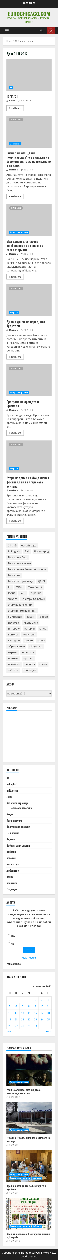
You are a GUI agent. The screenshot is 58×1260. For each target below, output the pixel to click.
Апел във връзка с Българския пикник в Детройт (29, 1214)
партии (12, 652)
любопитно (12, 870)
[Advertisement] (30, 738)
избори (43, 616)
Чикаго (12, 599)
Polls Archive (13, 964)
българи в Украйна (20, 605)
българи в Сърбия (33, 599)
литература (12, 864)
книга (43, 628)
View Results (29, 957)
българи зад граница (18, 827)
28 (22, 1026)
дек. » (48, 1031)
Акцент (10, 814)
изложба (13, 622)
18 (48, 1013)
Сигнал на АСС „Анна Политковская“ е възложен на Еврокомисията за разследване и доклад (29, 132)
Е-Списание (15, 144)
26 (9, 1026)
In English (14, 551)
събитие (13, 670)
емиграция (15, 616)
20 (16, 1019)
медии (28, 640)
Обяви (9, 877)
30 (35, 1026)
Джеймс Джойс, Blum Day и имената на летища (29, 1118)
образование (16, 646)
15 (29, 1013)
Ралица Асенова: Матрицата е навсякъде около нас (29, 1070)
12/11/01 (29, 75)
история (29, 628)
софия (43, 664)
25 (48, 1019)
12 (9, 1013)
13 (16, 1013)
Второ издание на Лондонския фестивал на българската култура (29, 456)
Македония (35, 587)
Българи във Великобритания (27, 569)
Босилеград (41, 551)
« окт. (9, 1031)
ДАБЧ (41, 581)
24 (41, 1019)
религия (30, 664)
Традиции (11, 889)
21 (22, 1019)
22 (29, 1019)
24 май (12, 545)
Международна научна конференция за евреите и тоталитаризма (29, 220)
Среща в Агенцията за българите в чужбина (29, 1166)
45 (11, 87)
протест (28, 658)
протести (14, 664)
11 (48, 1006)
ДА (13, 936)
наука (41, 640)
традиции (29, 670)
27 (16, 1026)
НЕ (12, 943)
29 (29, 1026)
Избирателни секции (18, 845)
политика (28, 652)
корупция (29, 634)
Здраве (10, 839)
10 (41, 1006)
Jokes (9, 797)
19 (9, 1019)
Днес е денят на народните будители (29, 300)
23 (35, 1019)
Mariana (13, 169)
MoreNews (49, 1252)
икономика (31, 622)
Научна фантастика (21, 808)
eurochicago (28, 545)
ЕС (9, 587)
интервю (14, 628)
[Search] (41, 31)
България (14, 575)
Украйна (35, 593)
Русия (11, 593)
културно (14, 640)
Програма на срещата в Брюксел (29, 380)
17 (41, 1013)
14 (22, 1013)
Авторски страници (19, 232)
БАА (27, 551)
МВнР (19, 587)
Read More (15, 108)
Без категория (14, 820)
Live (51, 30)
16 (35, 1013)
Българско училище (20, 581)
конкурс (13, 634)
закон (30, 616)
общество (35, 646)
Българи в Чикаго (19, 563)
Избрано (14, 312)
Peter (12, 100)
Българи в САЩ (18, 557)
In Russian (12, 790)
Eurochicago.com (29, 13)
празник (13, 658)
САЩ (23, 593)
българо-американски (22, 611)
